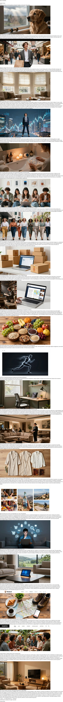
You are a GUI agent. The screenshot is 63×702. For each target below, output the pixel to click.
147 (5, 698)
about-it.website (3, 0)
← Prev (1, 698)
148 (6, 698)
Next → (15, 698)
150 (9, 698)
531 (13, 698)
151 (11, 698)
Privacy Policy (2, 701)
